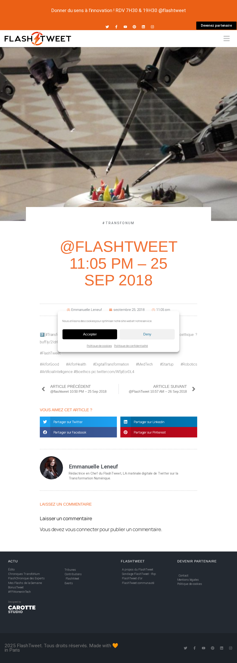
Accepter (90, 334)
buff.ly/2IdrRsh (51, 342)
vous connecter (82, 529)
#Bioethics (82, 372)
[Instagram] (152, 27)
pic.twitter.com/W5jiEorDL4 (112, 372)
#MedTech (144, 364)
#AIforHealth (76, 364)
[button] (78, 422)
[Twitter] (107, 27)
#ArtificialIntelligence (56, 372)
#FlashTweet (50, 353)
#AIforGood (49, 364)
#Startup (167, 364)
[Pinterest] (134, 27)
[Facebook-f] (116, 27)
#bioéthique (184, 334)
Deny (147, 334)
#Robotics (189, 364)
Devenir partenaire (197, 561)
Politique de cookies (99, 346)
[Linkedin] (143, 27)
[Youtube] (125, 27)
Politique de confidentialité (131, 346)
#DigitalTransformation (111, 364)
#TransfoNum (118, 223)
